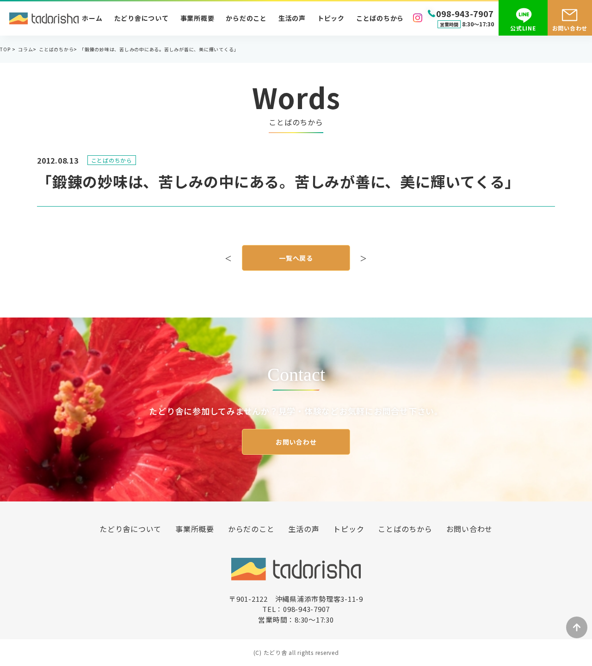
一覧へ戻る (296, 258)
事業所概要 (197, 18)
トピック (331, 18)
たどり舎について (141, 18)
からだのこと (246, 18)
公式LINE (523, 28)
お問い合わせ (296, 441)
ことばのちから (380, 18)
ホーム (92, 18)
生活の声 (292, 18)
